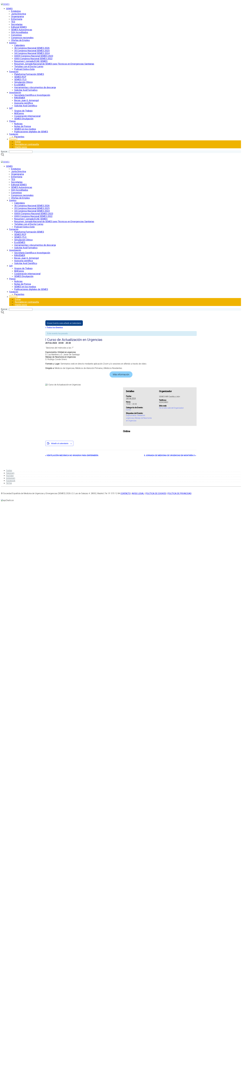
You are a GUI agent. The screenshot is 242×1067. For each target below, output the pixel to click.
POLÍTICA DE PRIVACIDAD (179, 493)
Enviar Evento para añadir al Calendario (64, 323)
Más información (121, 374)
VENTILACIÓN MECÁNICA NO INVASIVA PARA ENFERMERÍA (71, 455)
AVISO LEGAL (138, 493)
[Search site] (2, 155)
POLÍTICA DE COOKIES (155, 493)
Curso (128, 410)
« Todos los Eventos (54, 327)
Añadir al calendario (59, 443)
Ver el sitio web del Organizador (171, 408)
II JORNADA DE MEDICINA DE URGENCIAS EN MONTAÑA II (170, 455)
